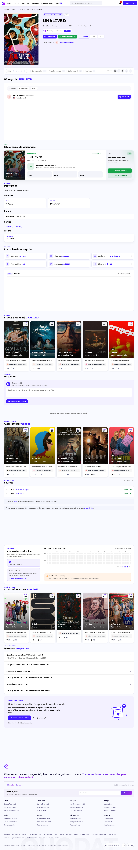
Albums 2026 (108, 804)
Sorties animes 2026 (44, 822)
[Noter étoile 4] (21, 71)
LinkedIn (10, 785)
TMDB (15, 501)
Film (66, 15)
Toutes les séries (9, 825)
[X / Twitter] (115, 71)
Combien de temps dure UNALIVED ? (21, 671)
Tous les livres (75, 825)
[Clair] (128, 845)
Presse (62, 834)
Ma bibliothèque (96, 153)
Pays (34, 88)
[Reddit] (126, 71)
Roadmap (33, 834)
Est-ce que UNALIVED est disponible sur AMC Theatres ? (29, 678)
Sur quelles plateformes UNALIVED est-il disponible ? (27, 665)
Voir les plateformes (67, 42)
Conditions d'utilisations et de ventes (103, 834)
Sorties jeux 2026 (43, 804)
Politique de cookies (46, 838)
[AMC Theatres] (57, 42)
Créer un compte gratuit (19, 718)
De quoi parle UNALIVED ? (17, 684)
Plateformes (23, 88)
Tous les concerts (109, 825)
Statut (57, 838)
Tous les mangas (76, 810)
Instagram (20, 785)
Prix (40, 834)
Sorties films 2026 (10, 804)
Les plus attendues (10, 822)
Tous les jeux (41, 810)
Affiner (13, 88)
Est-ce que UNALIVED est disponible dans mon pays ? (28, 691)
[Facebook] (119, 71)
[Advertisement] (69, 119)
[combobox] (86, 3)
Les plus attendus (10, 807)
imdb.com (19, 494)
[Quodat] (6, 766)
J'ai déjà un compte (39, 718)
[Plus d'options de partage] (130, 71)
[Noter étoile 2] (16, 71)
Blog (55, 834)
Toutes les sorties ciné (11, 810)
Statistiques (48, 834)
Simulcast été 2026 (43, 818)
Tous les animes (42, 825)
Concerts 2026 (108, 818)
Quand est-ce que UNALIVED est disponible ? (24, 655)
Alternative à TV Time (81, 834)
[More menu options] (65, 3)
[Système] (124, 845)
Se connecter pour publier (17, 401)
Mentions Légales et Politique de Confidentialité (20, 838)
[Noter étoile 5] (24, 71)
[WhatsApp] (122, 71)
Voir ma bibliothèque (121, 175)
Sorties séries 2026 (10, 818)
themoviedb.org (21, 489)
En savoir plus (88, 508)
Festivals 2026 (108, 822)
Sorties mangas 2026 (77, 804)
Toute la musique (109, 810)
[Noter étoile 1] (13, 71)
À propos (7, 834)
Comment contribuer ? (20, 834)
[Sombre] (132, 845)
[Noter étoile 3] (19, 71)
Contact (69, 834)
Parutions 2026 (75, 818)
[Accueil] (3, 3)
